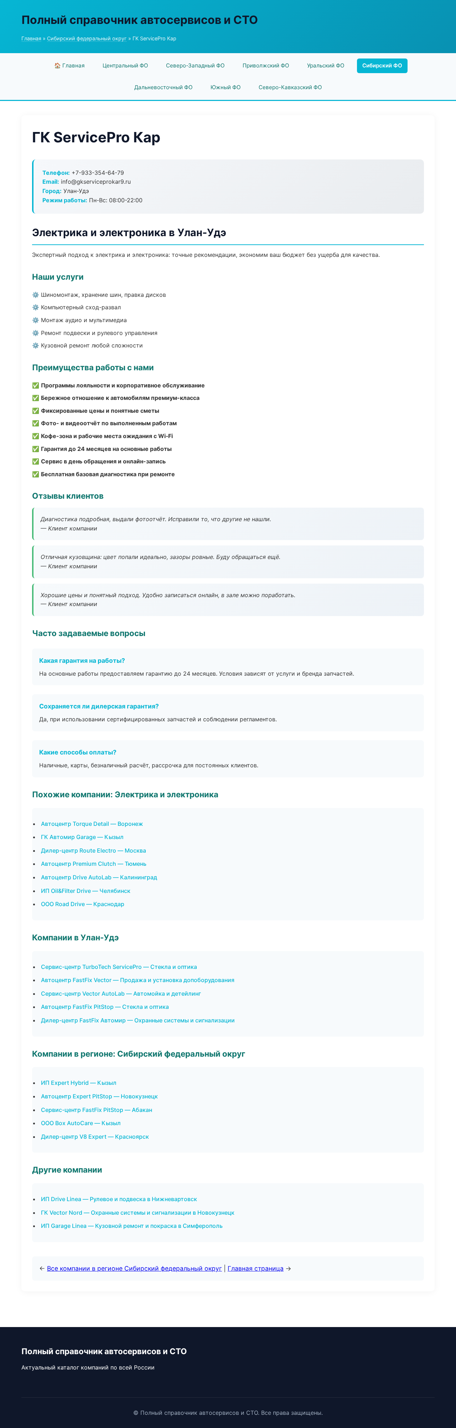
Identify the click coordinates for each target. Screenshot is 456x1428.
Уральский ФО (325, 65)
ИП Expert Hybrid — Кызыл (78, 1082)
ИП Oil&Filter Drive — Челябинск (85, 890)
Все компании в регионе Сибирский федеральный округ (134, 1268)
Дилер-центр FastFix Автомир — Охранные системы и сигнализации (138, 1020)
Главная (31, 38)
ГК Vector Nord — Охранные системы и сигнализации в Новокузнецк (137, 1212)
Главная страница (256, 1268)
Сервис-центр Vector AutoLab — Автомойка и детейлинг (121, 993)
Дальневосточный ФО (163, 87)
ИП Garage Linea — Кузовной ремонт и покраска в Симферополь (132, 1225)
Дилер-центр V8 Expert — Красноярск (95, 1136)
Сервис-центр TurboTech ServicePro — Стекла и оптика (119, 966)
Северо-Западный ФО (195, 65)
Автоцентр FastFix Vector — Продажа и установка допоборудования (137, 980)
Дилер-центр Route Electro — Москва (93, 850)
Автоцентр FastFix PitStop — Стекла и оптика (105, 1006)
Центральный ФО (125, 65)
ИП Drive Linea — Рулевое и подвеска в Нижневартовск (119, 1199)
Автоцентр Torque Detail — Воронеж (92, 823)
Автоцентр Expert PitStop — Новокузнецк (99, 1096)
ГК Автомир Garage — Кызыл (82, 836)
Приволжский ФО (266, 65)
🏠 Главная (69, 65)
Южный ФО (226, 87)
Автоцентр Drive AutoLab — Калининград (99, 877)
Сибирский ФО (382, 65)
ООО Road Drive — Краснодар (82, 904)
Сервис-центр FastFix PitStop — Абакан (96, 1109)
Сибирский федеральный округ (87, 38)
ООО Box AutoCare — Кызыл (81, 1123)
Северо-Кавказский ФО (290, 87)
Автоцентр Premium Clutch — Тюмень (93, 863)
